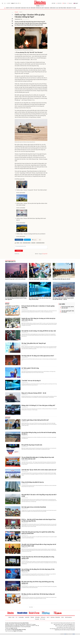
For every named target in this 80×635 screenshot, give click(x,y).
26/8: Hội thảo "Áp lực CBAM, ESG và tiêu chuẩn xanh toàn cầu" (38, 469)
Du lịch (56, 7)
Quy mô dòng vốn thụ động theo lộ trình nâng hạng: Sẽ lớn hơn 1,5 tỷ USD (37, 570)
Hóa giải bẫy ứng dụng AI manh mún (31, 445)
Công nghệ (68, 7)
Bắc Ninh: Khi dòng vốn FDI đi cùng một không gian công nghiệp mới (37, 582)
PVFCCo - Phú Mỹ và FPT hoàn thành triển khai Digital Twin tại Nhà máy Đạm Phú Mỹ (38, 520)
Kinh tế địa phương (62, 7)
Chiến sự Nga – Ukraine (26, 242)
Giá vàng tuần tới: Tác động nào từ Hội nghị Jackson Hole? (37, 355)
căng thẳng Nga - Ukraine (40, 242)
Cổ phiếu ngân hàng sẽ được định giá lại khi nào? (35, 420)
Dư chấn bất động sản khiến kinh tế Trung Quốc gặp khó (15, 298)
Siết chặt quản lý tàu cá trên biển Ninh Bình (33, 507)
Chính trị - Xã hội (9, 7)
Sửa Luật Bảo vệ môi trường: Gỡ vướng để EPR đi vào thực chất (38, 331)
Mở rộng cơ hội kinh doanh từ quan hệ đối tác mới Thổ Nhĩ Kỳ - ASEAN (63, 298)
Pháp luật (28, 7)
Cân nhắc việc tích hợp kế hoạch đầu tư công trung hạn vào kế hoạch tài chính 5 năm (38, 545)
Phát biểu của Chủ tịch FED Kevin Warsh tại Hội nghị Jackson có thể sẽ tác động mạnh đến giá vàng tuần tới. (39, 360)
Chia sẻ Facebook (19, 239)
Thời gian (40, 253)
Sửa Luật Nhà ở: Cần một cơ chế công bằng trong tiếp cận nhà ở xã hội (38, 495)
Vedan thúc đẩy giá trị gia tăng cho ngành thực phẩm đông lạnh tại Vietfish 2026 (37, 532)
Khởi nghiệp (33, 7)
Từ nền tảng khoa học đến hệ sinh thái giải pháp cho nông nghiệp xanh (37, 557)
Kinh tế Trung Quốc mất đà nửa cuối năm (15, 279)
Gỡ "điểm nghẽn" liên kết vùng (30, 368)
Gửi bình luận (19, 250)
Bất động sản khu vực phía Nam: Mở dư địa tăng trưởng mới (38, 594)
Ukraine (18, 242)
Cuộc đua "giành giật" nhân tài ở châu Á (38, 279)
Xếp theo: (36, 253)
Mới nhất (8, 3)
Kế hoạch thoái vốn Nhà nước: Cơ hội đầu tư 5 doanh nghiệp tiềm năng (38, 306)
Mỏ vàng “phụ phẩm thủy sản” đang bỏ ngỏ (33, 343)
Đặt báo (65, 3)
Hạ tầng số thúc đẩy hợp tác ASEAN (61, 279)
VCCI (14, 7)
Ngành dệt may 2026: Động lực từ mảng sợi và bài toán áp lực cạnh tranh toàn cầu (38, 319)
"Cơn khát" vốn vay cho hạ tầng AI (31, 380)
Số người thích (44, 253)
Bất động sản (38, 7)
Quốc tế (42, 7)
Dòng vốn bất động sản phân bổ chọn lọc (32, 482)
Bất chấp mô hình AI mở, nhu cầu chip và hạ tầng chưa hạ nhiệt (40, 298)
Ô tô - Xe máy (73, 7)
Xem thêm (31, 607)
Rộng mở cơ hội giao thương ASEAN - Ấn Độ (33, 393)
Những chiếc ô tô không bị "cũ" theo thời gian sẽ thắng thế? (38, 405)
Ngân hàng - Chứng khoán (50, 7)
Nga (21, 242)
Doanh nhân (23, 7)
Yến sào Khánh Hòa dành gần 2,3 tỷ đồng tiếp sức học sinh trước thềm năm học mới (37, 458)
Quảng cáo (70, 3)
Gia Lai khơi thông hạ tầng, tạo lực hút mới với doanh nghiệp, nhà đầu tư (38, 433)
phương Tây (33, 242)
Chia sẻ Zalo (28, 239)
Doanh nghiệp (17, 7)
